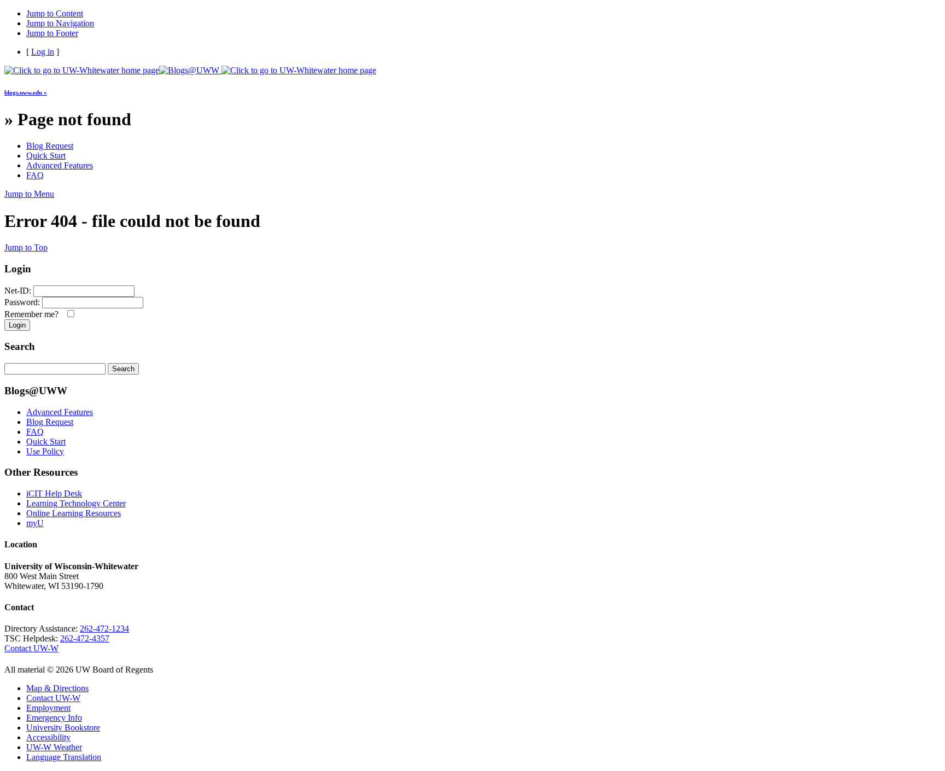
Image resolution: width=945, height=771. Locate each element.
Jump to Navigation (60, 23)
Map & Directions (57, 688)
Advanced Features (59, 165)
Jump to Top (26, 247)
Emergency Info (54, 717)
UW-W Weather (54, 747)
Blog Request (49, 145)
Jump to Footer (52, 33)
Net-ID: (17, 290)
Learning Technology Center (76, 503)
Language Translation (63, 757)
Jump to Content (54, 13)
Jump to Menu (29, 193)
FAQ (35, 175)
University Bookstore (63, 727)
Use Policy (45, 451)
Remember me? (33, 314)
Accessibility (48, 737)
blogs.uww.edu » (25, 92)
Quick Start (46, 155)
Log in (42, 51)
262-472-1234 (104, 628)
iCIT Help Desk (54, 493)
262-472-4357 (84, 638)
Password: (22, 302)
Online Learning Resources (73, 513)
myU (35, 523)
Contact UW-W (31, 648)
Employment (48, 707)
